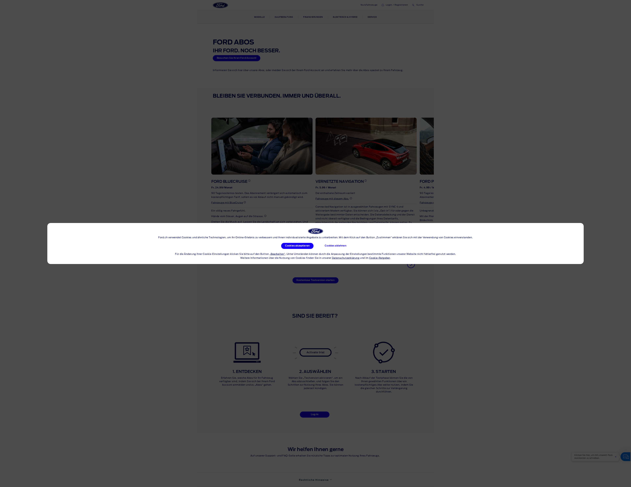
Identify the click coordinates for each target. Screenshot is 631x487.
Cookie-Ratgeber (379, 258)
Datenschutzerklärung (346, 258)
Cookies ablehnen (335, 246)
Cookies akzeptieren (297, 246)
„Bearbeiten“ (277, 254)
